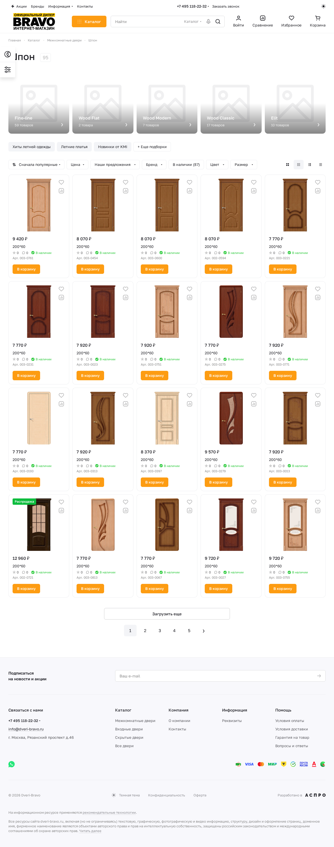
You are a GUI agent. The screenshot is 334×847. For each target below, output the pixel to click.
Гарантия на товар (292, 737)
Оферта (199, 795)
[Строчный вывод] (310, 164)
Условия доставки (291, 729)
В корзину (26, 269)
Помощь (283, 710)
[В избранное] (61, 182)
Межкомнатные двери (135, 720)
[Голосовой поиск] (208, 21)
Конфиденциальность (166, 795)
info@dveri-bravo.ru (26, 729)
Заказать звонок (225, 6)
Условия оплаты (289, 720)
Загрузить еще (167, 613)
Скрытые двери (129, 737)
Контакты (177, 729)
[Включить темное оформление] (323, 6)
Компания (178, 710)
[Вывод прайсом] (321, 164)
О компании (179, 720)
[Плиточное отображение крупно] (288, 164)
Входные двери (129, 729)
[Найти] (218, 21)
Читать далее (90, 831)
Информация (234, 710)
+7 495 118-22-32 (192, 6)
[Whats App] (11, 764)
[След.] (203, 630)
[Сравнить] (61, 190)
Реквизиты (232, 720)
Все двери (124, 745)
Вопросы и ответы (291, 745)
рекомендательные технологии (109, 812)
